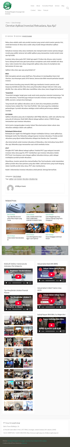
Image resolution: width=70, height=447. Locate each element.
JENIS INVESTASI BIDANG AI (15, 239)
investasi (19, 179)
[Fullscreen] (30, 283)
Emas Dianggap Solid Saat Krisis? (54, 237)
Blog (63, 6)
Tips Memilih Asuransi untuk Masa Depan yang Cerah (14, 218)
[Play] (6, 283)
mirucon (24, 443)
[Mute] (27, 283)
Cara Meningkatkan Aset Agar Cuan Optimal (34, 237)
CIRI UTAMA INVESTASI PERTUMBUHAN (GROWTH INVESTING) (34, 218)
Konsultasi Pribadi (47, 6)
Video (39, 10)
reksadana (32, 179)
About (38, 6)
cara (15, 179)
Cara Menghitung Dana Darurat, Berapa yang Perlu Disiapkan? (54, 218)
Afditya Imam (28, 36)
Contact (33, 10)
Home (32, 6)
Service (57, 6)
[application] (18, 277)
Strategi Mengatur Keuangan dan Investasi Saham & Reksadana (27, 441)
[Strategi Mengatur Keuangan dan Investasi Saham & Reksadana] (7, 5)
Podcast (45, 10)
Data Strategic (16, 22)
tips (36, 179)
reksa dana (25, 179)
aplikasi (11, 179)
